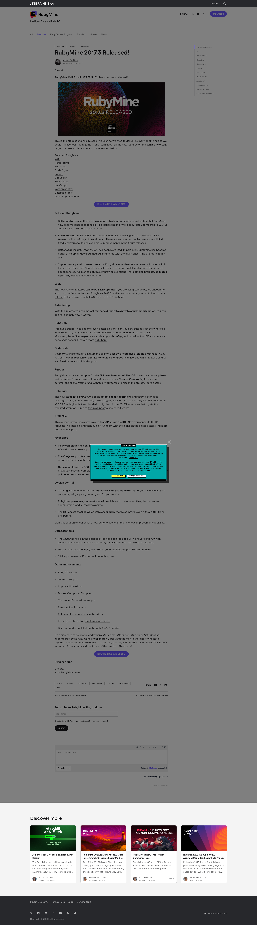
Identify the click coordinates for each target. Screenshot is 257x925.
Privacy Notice (122, 466)
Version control (202, 85)
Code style (201, 64)
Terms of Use (143, 466)
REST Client (201, 77)
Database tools (202, 89)
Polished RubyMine (204, 47)
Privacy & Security (39, 902)
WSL (198, 52)
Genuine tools (84, 902)
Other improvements (205, 94)
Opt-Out (147, 471)
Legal (70, 902)
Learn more (133, 458)
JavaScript (200, 81)
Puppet (199, 68)
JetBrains (53, 919)
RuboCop (200, 60)
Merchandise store (216, 915)
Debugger (200, 72)
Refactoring (201, 56)
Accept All (118, 476)
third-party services (109, 468)
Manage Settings (136, 476)
